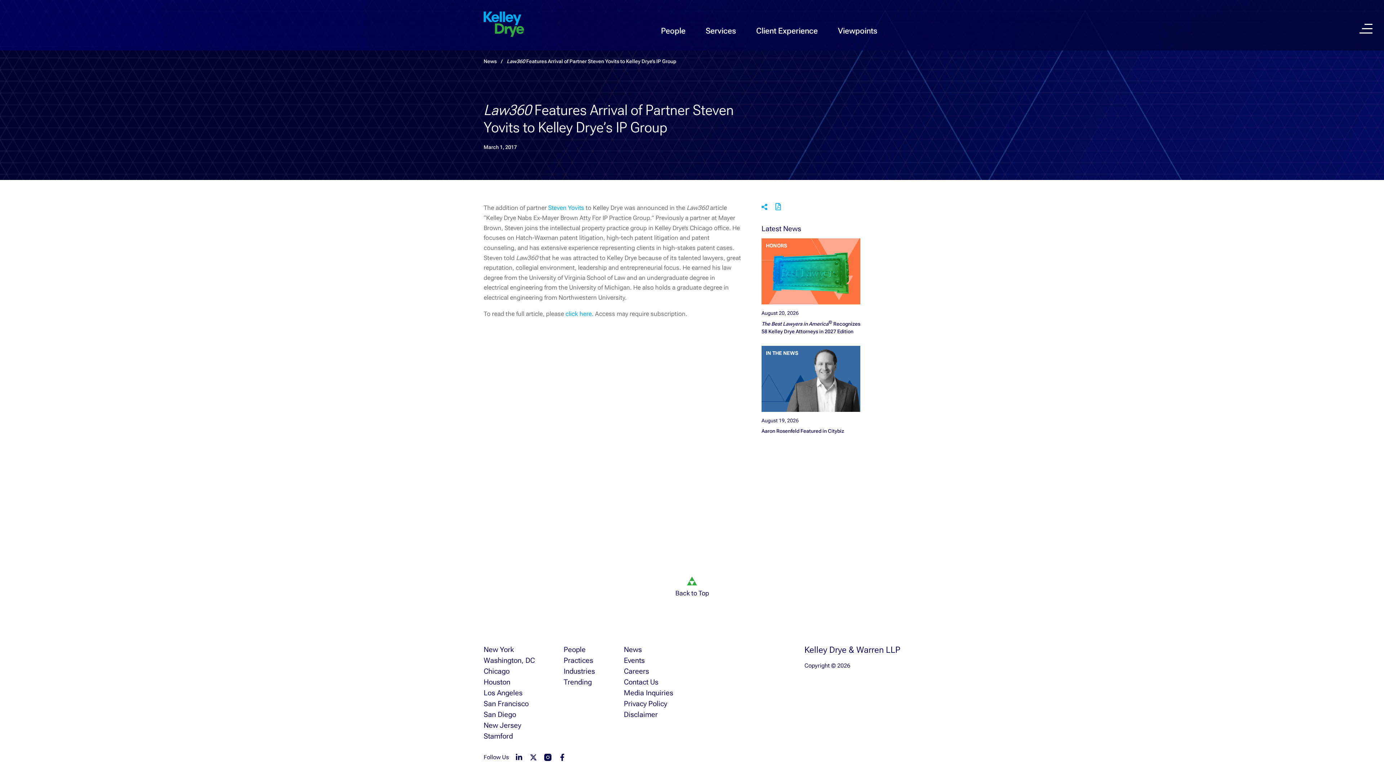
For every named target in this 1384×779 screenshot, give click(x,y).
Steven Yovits (567, 207)
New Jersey (502, 725)
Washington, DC (509, 660)
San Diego (500, 714)
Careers (636, 671)
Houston (497, 682)
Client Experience (787, 30)
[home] (504, 25)
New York (499, 649)
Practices (578, 660)
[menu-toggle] (1366, 28)
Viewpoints (857, 30)
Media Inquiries (648, 692)
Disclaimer (641, 714)
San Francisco (506, 703)
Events (634, 660)
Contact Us (641, 682)
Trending (578, 682)
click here (578, 313)
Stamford (498, 736)
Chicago (497, 671)
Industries (579, 671)
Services (721, 30)
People (673, 30)
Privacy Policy (645, 703)
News (633, 649)
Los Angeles (503, 692)
